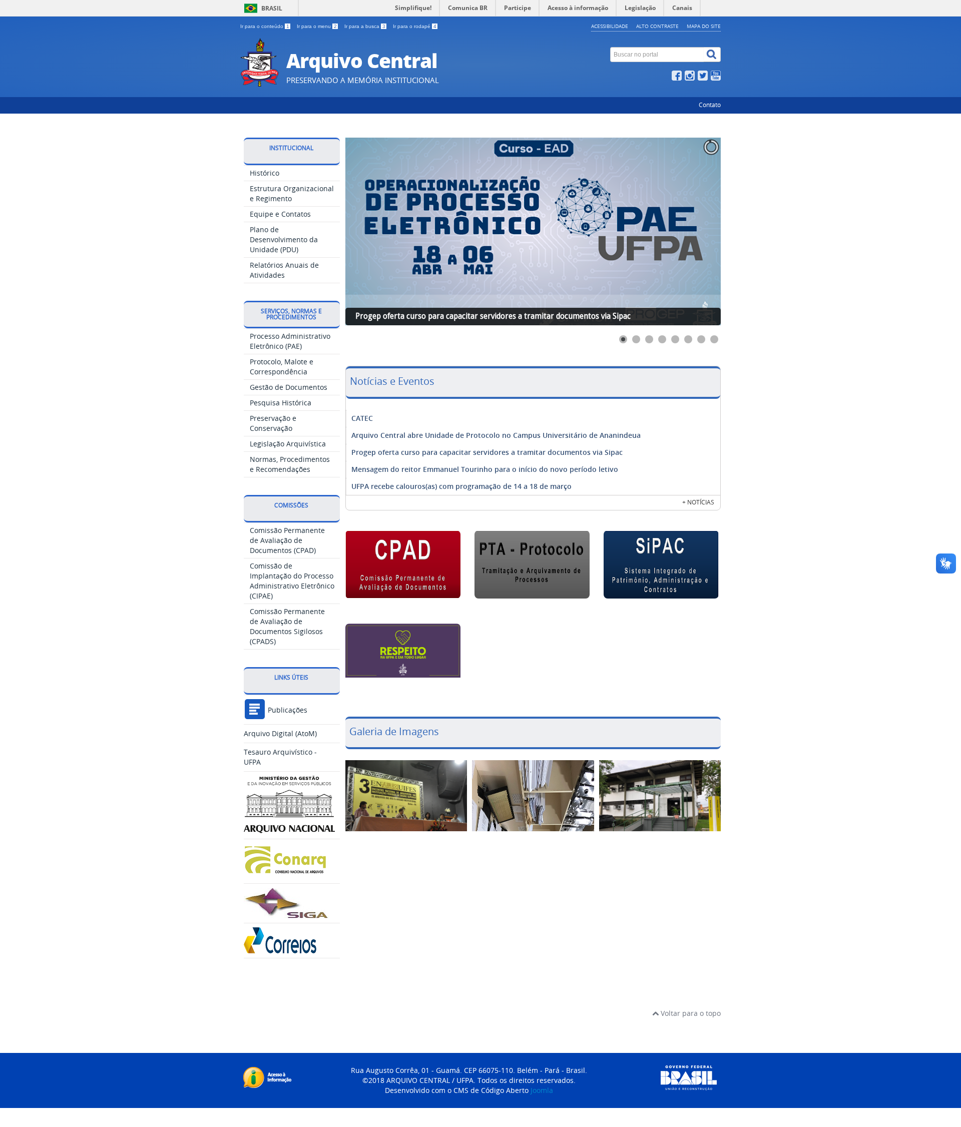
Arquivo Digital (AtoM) (280, 733)
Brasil (271, 8)
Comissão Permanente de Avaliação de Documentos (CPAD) (287, 540)
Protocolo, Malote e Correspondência (281, 366)
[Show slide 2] (636, 339)
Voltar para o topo (690, 1013)
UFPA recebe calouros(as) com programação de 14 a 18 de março (461, 486)
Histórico (264, 173)
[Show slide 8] (714, 339)
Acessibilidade (609, 26)
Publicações (286, 710)
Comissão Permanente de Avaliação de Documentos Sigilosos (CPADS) (287, 626)
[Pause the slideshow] (690, 232)
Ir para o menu (317, 26)
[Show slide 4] (662, 339)
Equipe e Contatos (280, 214)
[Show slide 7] (701, 339)
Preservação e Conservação (273, 423)
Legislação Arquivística (288, 443)
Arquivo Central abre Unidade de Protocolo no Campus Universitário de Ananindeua (496, 435)
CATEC (362, 418)
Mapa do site (704, 26)
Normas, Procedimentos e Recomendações (290, 464)
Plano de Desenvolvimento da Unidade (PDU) (284, 239)
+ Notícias (698, 502)
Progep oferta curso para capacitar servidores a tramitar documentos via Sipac (487, 452)
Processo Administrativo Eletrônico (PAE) (290, 341)
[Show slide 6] (688, 339)
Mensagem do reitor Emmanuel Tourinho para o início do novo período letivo (484, 469)
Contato (710, 105)
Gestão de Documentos (288, 387)
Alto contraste (657, 26)
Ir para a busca (364, 26)
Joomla (542, 1090)
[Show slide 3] (649, 339)
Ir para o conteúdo (264, 26)
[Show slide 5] (675, 339)
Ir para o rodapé (414, 26)
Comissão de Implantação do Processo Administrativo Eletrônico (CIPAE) (292, 581)
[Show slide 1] (623, 339)
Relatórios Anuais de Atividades (284, 270)
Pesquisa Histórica (280, 402)
